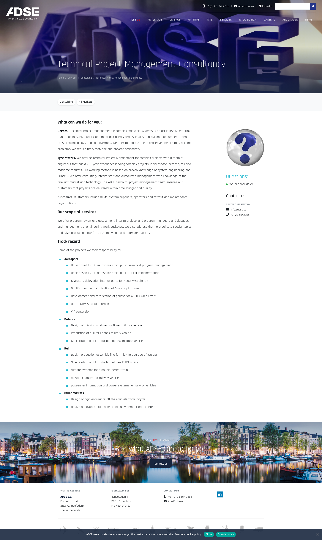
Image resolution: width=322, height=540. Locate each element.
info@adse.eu (246, 6)
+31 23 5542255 (240, 215)
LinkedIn (267, 6)
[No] (317, 534)
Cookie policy (226, 534)
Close (209, 534)
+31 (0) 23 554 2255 (217, 6)
